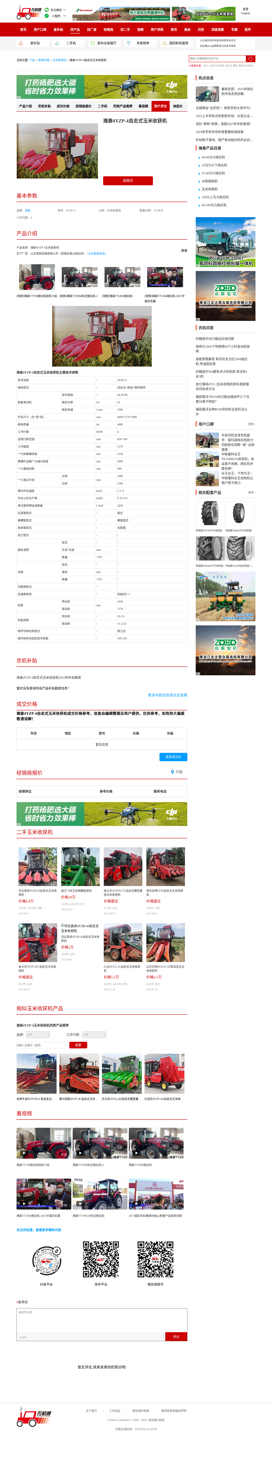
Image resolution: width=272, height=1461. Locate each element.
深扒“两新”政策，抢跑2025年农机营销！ (224, 124)
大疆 (211, 65)
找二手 (125, 29)
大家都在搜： (196, 65)
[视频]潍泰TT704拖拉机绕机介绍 (37, 296)
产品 (32, 60)
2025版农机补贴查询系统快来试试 (218, 40)
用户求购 (157, 29)
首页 (23, 29)
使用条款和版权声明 (173, 1410)
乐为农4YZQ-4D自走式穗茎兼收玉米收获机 (128, 1098)
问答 (201, 29)
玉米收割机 (59, 60)
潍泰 (27, 210)
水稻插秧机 (210, 181)
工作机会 (114, 1410)
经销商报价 (84, 106)
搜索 (78, 1045)
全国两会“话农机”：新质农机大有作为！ (224, 108)
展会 (187, 29)
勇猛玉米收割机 (246, 65)
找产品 (75, 29)
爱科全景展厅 (106, 43)
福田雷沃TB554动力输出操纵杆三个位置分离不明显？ (222, 399)
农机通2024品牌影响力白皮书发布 (218, 46)
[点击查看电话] (96, 253)
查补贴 (58, 29)
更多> (251, 424)
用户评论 (160, 106)
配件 (248, 29)
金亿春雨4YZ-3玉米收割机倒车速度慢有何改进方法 (222, 387)
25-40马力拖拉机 (213, 173)
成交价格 (63, 106)
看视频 (143, 106)
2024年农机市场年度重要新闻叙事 (220, 132)
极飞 (206, 65)
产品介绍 (25, 106)
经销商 (108, 29)
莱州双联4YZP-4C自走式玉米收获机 (81, 1098)
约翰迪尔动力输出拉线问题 (215, 338)
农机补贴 (44, 106)
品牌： (21, 1034)
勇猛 (235, 65)
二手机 (71, 43)
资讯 (174, 29)
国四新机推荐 (178, 43)
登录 (245, 9)
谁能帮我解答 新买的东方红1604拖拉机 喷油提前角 (222, 361)
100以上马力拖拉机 (215, 197)
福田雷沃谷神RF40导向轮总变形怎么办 (222, 412)
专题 (234, 29)
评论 (176, 1337)
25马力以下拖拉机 (214, 165)
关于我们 (91, 1410)
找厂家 (92, 29)
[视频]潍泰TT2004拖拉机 (117, 296)
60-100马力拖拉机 (214, 205)
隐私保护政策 (140, 1410)
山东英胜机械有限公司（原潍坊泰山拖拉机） (58, 253)
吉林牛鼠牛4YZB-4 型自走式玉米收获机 (41, 1098)
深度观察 (217, 29)
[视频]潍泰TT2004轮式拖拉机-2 (78, 296)
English (245, 13)
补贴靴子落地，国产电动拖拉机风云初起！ (226, 140)
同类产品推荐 (122, 106)
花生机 (228, 65)
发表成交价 (173, 757)
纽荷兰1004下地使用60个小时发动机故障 (223, 349)
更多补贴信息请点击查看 (167, 695)
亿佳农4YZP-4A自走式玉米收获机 (165, 1098)
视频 (140, 29)
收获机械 (43, 60)
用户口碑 (40, 29)
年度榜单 (143, 43)
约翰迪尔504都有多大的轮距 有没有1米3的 (222, 374)
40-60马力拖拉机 (213, 157)
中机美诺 (219, 65)
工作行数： (74, 1034)
